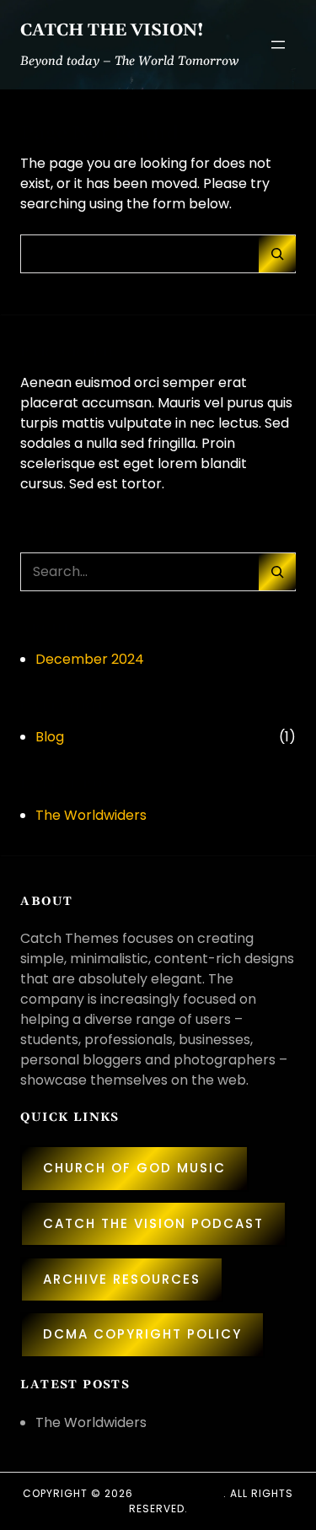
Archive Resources (122, 1279)
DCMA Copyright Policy (142, 1334)
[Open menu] (278, 44)
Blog (49, 736)
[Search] (277, 253)
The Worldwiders (91, 815)
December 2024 (89, 659)
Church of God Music (134, 1168)
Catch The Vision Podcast (153, 1223)
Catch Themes (180, 1493)
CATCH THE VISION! (112, 30)
